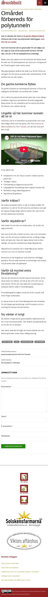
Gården (4, 9)
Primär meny (45, 3)
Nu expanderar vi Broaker (10, 361)
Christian (23, 31)
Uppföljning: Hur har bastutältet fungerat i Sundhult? (20, 572)
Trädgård (38, 9)
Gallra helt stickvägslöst (9, 567)
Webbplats (5, 436)
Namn (4, 416)
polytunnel (40, 342)
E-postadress (7, 426)
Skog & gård (28, 9)
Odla (9, 9)
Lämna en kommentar (37, 31)
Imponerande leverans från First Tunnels (15, 353)
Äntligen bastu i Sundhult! (10, 576)
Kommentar (6, 386)
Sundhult (23, 591)
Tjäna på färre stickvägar (10, 563)
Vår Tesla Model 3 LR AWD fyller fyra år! (15, 580)
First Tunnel (7, 342)
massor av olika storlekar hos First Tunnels (22, 125)
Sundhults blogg (11, 2)
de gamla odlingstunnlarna (33, 36)
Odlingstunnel (18, 9)
